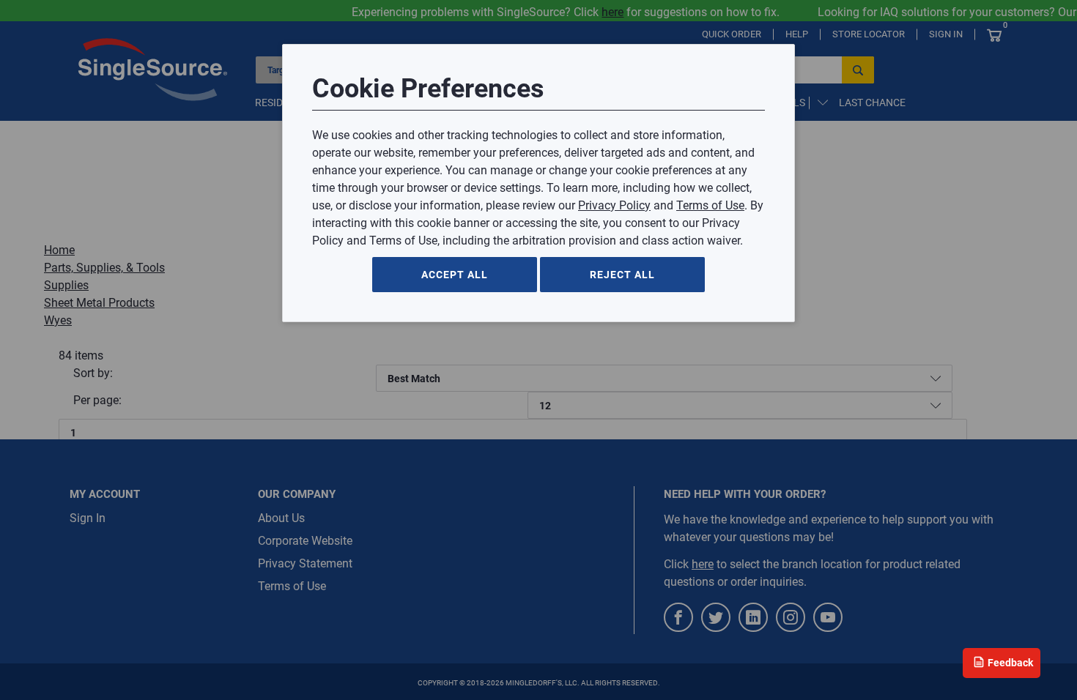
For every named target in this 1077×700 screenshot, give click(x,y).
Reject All (622, 274)
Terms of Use (710, 205)
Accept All (454, 274)
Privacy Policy (614, 205)
